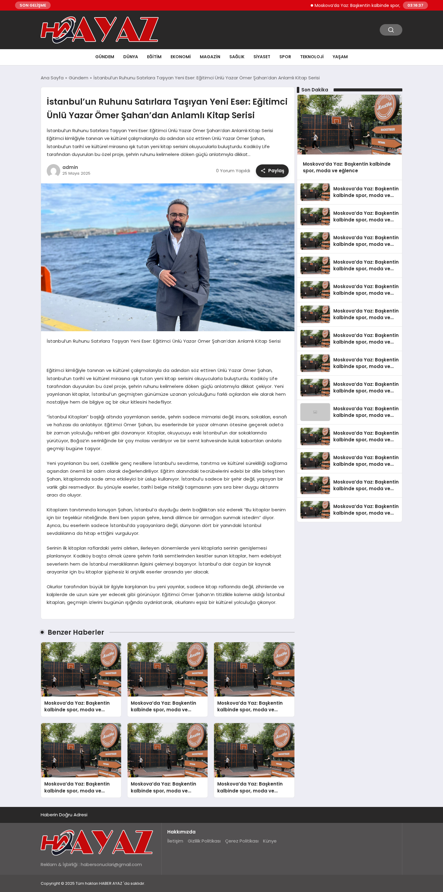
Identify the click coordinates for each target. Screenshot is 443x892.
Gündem (104, 57)
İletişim (175, 841)
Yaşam (340, 57)
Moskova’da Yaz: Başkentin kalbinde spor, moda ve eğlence (355, 5)
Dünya (130, 57)
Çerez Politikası (242, 841)
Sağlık (236, 57)
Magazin (210, 57)
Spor (285, 57)
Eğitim (154, 57)
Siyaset (261, 57)
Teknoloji (312, 57)
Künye (270, 841)
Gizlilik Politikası (204, 841)
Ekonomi (181, 57)
